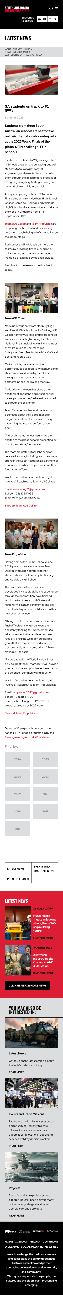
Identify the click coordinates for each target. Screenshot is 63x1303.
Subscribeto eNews (27, 19)
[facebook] (50, 19)
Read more (16, 1072)
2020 (17, 811)
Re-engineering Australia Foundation (27, 737)
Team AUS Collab (15, 223)
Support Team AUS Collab (21, 505)
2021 (45, 794)
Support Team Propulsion (20, 713)
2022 (17, 794)
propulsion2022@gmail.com (31, 692)
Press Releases (18, 879)
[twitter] (55, 19)
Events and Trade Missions (44, 869)
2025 (45, 759)
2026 (17, 759)
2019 (45, 811)
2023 (45, 776)
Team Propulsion (42, 223)
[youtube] (44, 19)
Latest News (16, 868)
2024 (17, 776)
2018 (18, 828)
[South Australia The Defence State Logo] (17, 7)
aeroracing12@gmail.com (29, 489)
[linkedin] (39, 19)
